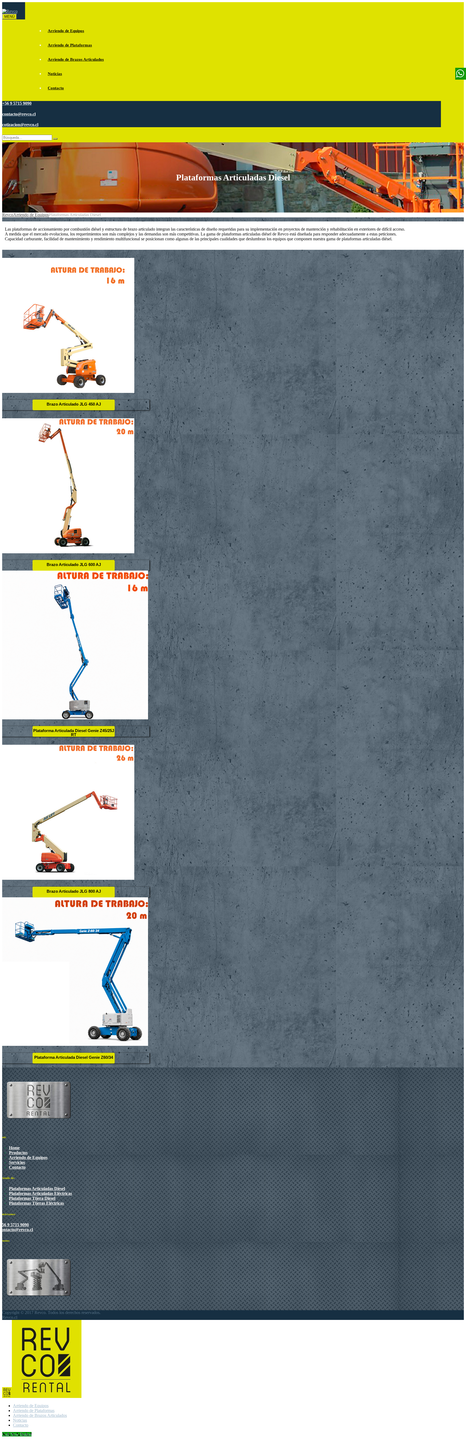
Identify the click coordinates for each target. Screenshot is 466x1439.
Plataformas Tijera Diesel (32, 1198)
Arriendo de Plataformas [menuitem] (33, 1410)
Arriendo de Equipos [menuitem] (31, 1405)
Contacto (56, 88)
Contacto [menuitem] (20, 1425)
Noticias (55, 74)
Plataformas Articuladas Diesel (37, 1188)
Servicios (17, 1162)
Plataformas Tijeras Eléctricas (36, 1203)
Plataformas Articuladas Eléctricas (40, 1193)
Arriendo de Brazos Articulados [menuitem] (40, 1415)
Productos (18, 1152)
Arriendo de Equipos (66, 31)
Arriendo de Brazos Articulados (76, 59)
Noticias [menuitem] (20, 1420)
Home (14, 1147)
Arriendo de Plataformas (70, 45)
